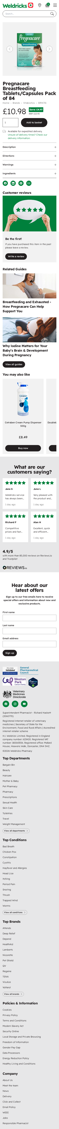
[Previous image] (10, 49)
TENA (6, 976)
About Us (8, 1080)
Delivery (7, 1096)
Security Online (11, 1031)
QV (4, 965)
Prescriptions (10, 797)
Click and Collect (11, 1101)
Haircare (7, 775)
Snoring (7, 889)
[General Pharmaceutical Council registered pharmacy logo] (29, 671)
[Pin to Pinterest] (21, 183)
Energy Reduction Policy (16, 1058)
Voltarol (7, 987)
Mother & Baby (11, 781)
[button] (55, 5)
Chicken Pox (9, 851)
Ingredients (9, 173)
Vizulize (7, 982)
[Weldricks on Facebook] (6, 704)
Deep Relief (9, 933)
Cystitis (7, 862)
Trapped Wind (10, 900)
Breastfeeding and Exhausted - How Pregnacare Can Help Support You (27, 306)
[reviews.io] (15, 568)
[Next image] (49, 49)
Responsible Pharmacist (15, 1123)
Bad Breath (8, 846)
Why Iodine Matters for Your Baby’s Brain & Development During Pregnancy (25, 350)
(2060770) (8, 716)
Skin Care (8, 807)
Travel (6, 818)
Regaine (7, 971)
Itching (6, 878)
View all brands (11, 994)
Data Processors (11, 1052)
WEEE (6, 1112)
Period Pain (9, 884)
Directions (8, 155)
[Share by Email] (28, 183)
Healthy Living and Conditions (19, 1063)
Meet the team (10, 1085)
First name (9, 612)
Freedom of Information (16, 1042)
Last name (8, 625)
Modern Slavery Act (13, 1025)
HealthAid (8, 944)
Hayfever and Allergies (15, 868)
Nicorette (8, 955)
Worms (6, 905)
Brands (16, 102)
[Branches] (40, 5)
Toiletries (7, 813)
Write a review (16, 256)
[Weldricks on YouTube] (24, 704)
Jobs (5, 1117)
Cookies (7, 1009)
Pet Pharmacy (10, 786)
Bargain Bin (9, 764)
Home (6, 102)
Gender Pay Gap (11, 1047)
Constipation (10, 857)
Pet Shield (8, 960)
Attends (7, 928)
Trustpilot (12, 558)
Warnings (8, 164)
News (6, 1090)
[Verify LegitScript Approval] (33, 682)
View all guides (13, 364)
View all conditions (13, 912)
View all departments (14, 830)
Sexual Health (10, 802)
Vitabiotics (29, 102)
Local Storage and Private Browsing (22, 1036)
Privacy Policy (10, 1015)
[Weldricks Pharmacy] (18, 5)
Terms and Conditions (14, 1020)
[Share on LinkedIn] (13, 183)
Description (9, 147)
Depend (7, 938)
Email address (10, 638)
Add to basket (34, 122)
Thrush (6, 894)
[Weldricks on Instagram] (15, 704)
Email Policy (9, 1107)
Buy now (23, 448)
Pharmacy (8, 791)
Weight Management (14, 824)
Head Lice (8, 873)
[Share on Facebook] (5, 183)
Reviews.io (46, 555)
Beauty (6, 770)
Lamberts (8, 949)
